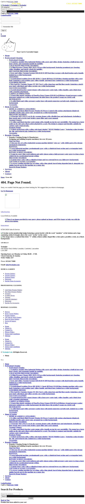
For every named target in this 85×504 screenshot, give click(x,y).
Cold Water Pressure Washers (13, 290)
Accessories (13, 105)
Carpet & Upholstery (11, 299)
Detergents (8, 279)
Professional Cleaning (16, 60)
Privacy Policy (10, 332)
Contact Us (8, 330)
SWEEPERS (13, 77)
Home (3, 177)
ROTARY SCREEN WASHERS (20, 152)
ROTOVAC (13, 146)
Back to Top (5, 500)
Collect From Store (5, 211)
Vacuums (7, 297)
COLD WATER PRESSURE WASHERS (23, 65)
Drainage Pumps (15, 127)
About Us (8, 328)
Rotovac (7, 312)
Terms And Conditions (12, 334)
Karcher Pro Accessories (12, 303)
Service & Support (10, 321)
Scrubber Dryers (10, 295)
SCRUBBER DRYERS (17, 82)
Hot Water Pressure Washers (13, 292)
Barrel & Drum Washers (18, 167)
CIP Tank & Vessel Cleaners (13, 317)
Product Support (5, 225)
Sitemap (7, 336)
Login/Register (6, 15)
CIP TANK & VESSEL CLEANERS (22, 161)
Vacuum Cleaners (15, 120)
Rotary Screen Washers (11, 313)
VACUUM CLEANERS (17, 88)
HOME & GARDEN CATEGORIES (22, 109)
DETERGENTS (15, 99)
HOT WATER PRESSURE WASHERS (23, 71)
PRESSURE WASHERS (18, 114)
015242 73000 (13, 2)
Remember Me (8, 27)
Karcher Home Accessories (13, 281)
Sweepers (7, 293)
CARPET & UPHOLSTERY (19, 93)
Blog (6, 323)
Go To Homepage (7, 191)
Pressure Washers (10, 273)
